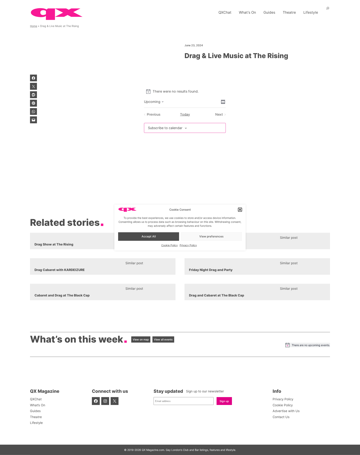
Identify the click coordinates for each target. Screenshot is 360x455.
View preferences (211, 236)
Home (33, 26)
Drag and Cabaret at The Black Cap (216, 295)
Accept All (149, 236)
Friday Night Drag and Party (210, 270)
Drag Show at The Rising (53, 244)
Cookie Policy (169, 245)
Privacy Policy (188, 245)
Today (185, 114)
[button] (240, 210)
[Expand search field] (328, 9)
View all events (163, 339)
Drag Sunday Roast (204, 244)
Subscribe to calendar (165, 128)
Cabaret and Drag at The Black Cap (62, 295)
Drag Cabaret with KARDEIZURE (59, 270)
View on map (141, 339)
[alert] (307, 345)
